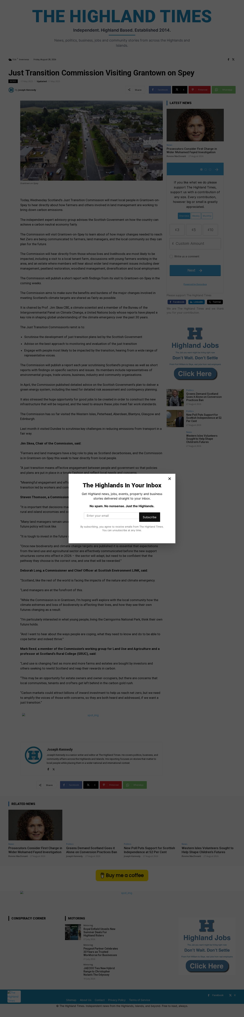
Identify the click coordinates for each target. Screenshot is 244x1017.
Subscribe (150, 517)
